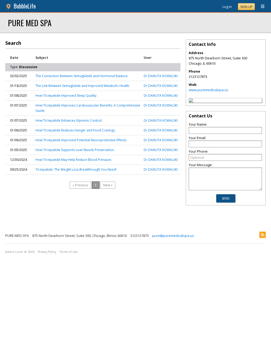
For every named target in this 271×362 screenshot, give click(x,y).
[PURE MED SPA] (191, 101)
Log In (227, 6)
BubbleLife (25, 6)
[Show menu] (261, 6)
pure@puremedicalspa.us (173, 235)
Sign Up (246, 7)
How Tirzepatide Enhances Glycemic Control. (68, 120)
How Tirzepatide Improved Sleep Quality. (66, 95)
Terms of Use (69, 252)
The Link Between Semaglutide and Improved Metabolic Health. (82, 85)
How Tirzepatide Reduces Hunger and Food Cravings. (75, 130)
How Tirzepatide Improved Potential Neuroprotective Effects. (81, 140)
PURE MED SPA (29, 22)
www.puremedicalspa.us (208, 89)
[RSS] (262, 235)
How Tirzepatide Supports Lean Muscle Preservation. (75, 150)
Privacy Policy (47, 252)
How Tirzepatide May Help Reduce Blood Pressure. (73, 159)
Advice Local (14, 252)
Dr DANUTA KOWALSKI (161, 76)
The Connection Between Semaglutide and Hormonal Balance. (81, 76)
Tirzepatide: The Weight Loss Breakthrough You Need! (75, 169)
